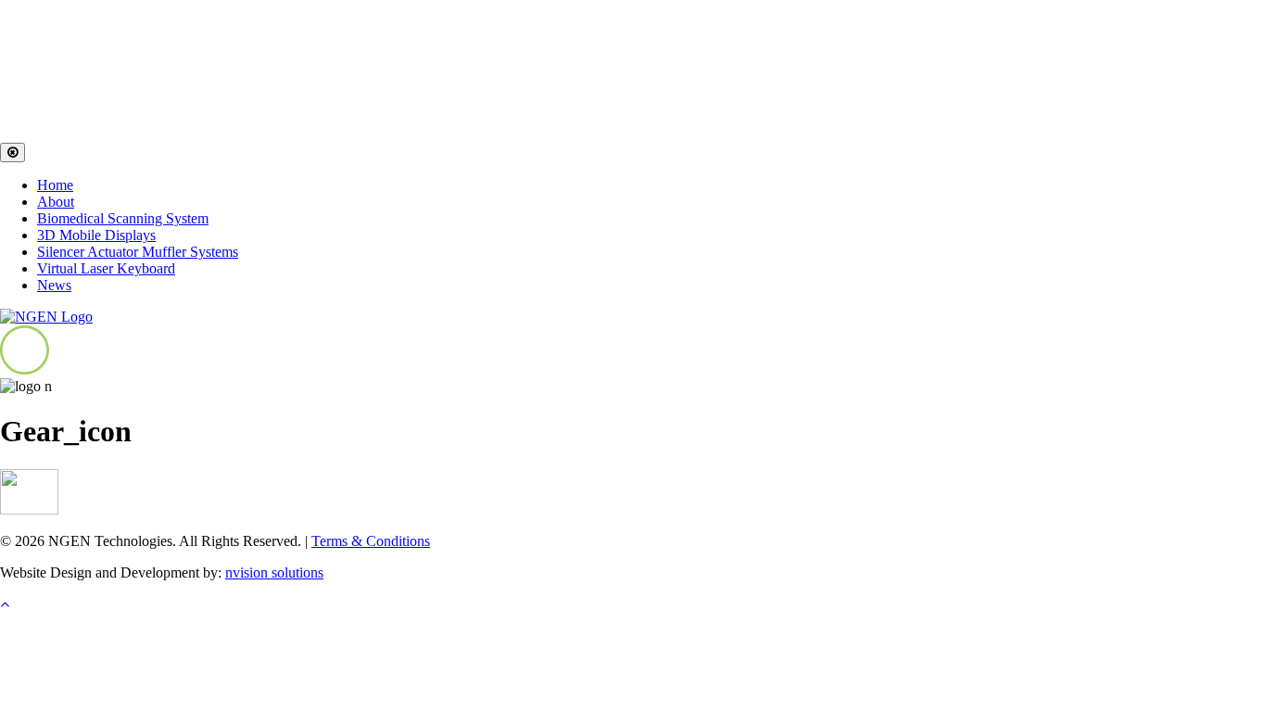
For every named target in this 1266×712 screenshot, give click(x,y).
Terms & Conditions (370, 541)
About (55, 202)
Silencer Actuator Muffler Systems (137, 252)
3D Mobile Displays (96, 235)
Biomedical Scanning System (123, 218)
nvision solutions (274, 572)
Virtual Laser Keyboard (106, 268)
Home (55, 185)
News (54, 285)
